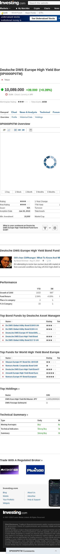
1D (15, 130)
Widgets (6, 503)
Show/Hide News (30, 130)
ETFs (41, 13)
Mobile (6, 496)
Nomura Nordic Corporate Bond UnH (22, 366)
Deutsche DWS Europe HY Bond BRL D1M (24, 333)
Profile (14, 117)
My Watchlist (24, 8)
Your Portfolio (8, 500)
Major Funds (30, 13)
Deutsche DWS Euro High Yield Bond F (22, 369)
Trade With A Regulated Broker (20, 460)
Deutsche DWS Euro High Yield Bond (22, 336)
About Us (31, 493)
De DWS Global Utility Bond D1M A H (22, 329)
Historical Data (26, 117)
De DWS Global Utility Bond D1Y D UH (22, 340)
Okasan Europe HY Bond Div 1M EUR (22, 362)
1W (19, 130)
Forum (56, 112)
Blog (5, 493)
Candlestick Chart (4, 130)
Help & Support (34, 500)
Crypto (37, 8)
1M (23, 130)
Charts (47, 8)
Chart (14, 112)
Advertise (31, 496)
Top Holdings (9, 388)
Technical (45, 112)
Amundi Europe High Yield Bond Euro (22, 373)
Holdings (39, 117)
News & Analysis (28, 112)
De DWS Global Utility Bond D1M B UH (22, 325)
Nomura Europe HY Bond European (21, 377)
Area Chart (8, 130)
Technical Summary (13, 414)
